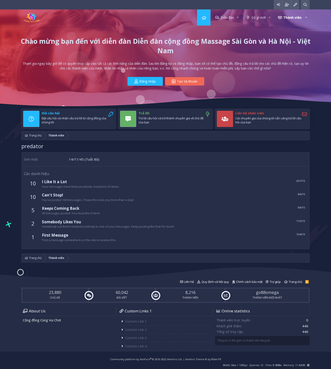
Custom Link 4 (136, 346)
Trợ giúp (275, 282)
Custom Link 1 (136, 321)
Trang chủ (204, 17)
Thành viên (292, 17)
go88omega (267, 292)
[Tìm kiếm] (305, 4)
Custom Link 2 (136, 329)
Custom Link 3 (136, 337)
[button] (237, 17)
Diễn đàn (227, 17)
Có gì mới (259, 17)
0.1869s (277, 365)
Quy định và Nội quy (215, 282)
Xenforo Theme (203, 359)
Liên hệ (189, 282)
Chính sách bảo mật (249, 282)
